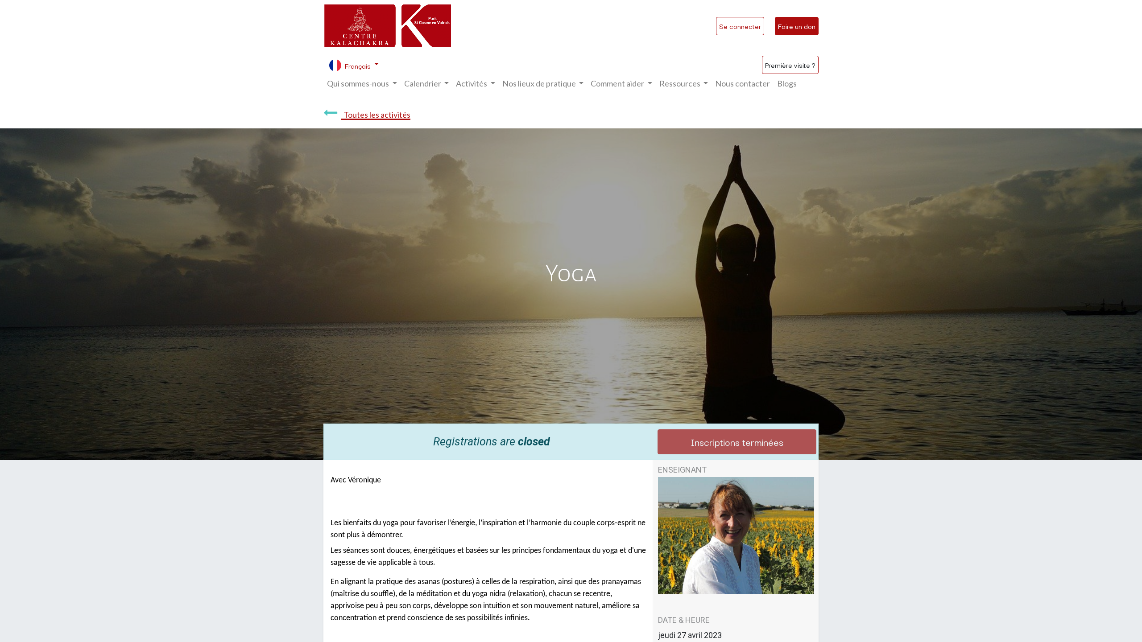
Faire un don (796, 26)
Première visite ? (790, 64)
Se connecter (740, 26)
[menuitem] (743, 83)
